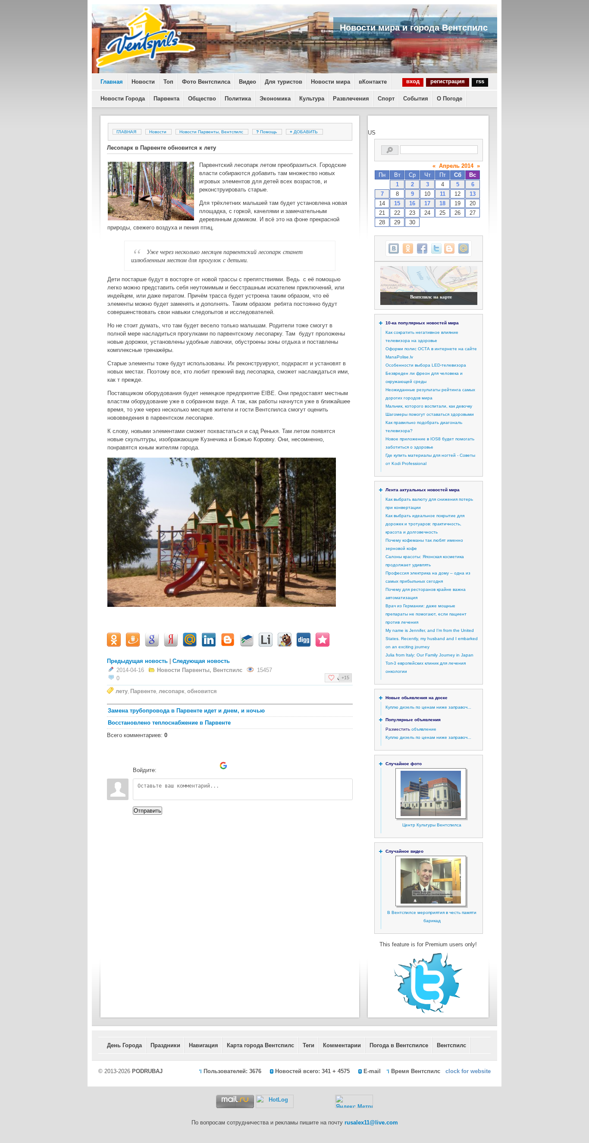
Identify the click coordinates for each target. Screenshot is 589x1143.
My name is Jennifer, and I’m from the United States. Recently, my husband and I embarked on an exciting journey (431, 638)
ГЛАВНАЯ (126, 131)
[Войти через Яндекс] (208, 765)
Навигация (203, 1045)
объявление (423, 729)
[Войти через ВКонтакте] (179, 765)
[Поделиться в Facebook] (422, 248)
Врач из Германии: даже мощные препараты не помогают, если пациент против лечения (426, 614)
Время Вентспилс (415, 1071)
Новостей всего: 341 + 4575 (312, 1071)
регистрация (447, 81)
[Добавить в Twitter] (436, 248)
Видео (247, 82)
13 (473, 194)
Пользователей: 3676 (232, 1071)
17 (427, 203)
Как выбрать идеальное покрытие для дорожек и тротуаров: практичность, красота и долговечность (424, 523)
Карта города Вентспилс (260, 1045)
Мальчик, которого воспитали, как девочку (428, 406)
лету (122, 691)
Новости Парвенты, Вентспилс (211, 131)
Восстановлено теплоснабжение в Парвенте (169, 722)
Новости (143, 82)
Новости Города (122, 98)
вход (413, 81)
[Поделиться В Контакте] (393, 248)
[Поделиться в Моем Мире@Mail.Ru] (463, 248)
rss (480, 81)
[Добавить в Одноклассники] (408, 248)
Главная (111, 82)
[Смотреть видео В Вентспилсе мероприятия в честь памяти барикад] (431, 902)
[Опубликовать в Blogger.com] (449, 248)
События (415, 98)
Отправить (147, 810)
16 (412, 203)
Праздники (165, 1045)
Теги (308, 1045)
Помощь (267, 131)
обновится (202, 691)
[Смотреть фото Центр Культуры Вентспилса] (431, 814)
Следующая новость (201, 661)
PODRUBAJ (147, 1071)
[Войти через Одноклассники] (238, 765)
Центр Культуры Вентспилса (431, 825)
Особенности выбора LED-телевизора (425, 365)
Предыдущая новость (137, 661)
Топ (168, 82)
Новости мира (330, 82)
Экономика (275, 98)
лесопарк (172, 691)
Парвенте (143, 691)
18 (442, 203)
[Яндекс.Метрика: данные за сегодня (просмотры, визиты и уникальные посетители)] (354, 1101)
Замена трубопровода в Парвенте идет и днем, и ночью (186, 710)
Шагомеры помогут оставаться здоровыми (429, 414)
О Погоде (449, 98)
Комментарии (342, 1045)
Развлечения (351, 98)
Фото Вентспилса (206, 82)
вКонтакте (373, 82)
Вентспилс (451, 1045)
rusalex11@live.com (371, 1122)
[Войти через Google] (223, 765)
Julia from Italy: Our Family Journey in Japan (429, 655)
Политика (238, 98)
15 (397, 203)
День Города (124, 1045)
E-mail (372, 1071)
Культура (311, 98)
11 (442, 194)
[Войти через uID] (164, 765)
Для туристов (283, 82)
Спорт (386, 98)
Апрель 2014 (456, 166)
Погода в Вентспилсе (399, 1045)
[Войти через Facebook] (194, 765)
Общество (202, 98)
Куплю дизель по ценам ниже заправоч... (428, 707)
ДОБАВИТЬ (304, 131)
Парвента (166, 98)
